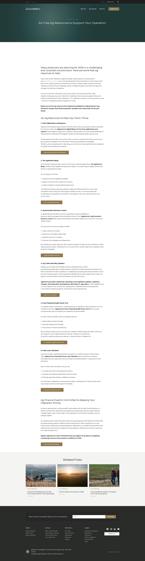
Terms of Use (117, 551)
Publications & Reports (91, 531)
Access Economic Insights (52, 255)
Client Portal (29, 533)
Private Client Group (51, 535)
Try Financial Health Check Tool (54, 342)
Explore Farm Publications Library (55, 152)
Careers (67, 539)
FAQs (86, 541)
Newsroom (68, 537)
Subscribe (111, 516)
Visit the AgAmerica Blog (51, 202)
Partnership (68, 535)
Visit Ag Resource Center (51, 444)
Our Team (68, 531)
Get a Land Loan (50, 537)
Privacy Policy (111, 551)
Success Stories (69, 533)
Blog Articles (88, 533)
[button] (118, 2)
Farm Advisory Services (52, 533)
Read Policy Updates (50, 295)
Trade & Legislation (90, 537)
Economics (88, 535)
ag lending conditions (51, 81)
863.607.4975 (110, 1)
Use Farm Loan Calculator (52, 389)
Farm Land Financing (51, 531)
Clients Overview (30, 531)
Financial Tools (89, 539)
